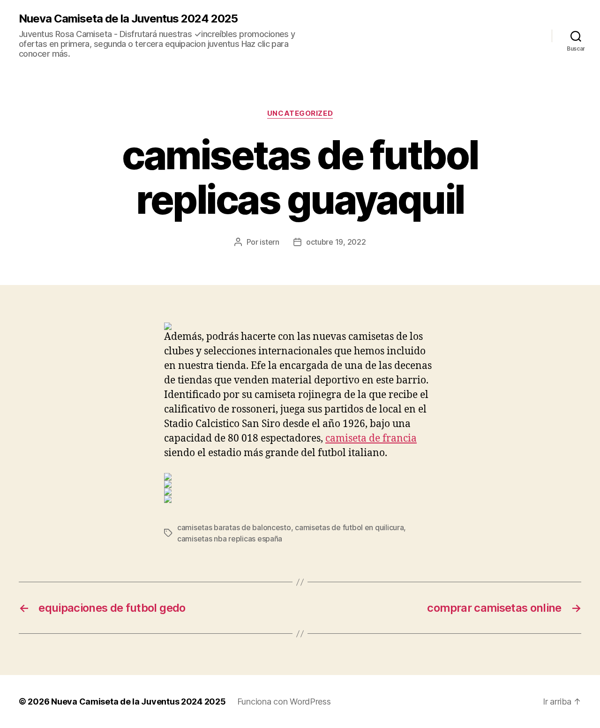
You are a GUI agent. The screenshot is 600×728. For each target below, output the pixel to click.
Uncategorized (300, 113)
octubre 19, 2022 (336, 242)
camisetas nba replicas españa (229, 538)
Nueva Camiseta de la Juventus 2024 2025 (128, 18)
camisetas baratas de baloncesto (234, 527)
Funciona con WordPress (284, 701)
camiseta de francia (371, 438)
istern (269, 242)
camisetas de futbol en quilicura (349, 527)
